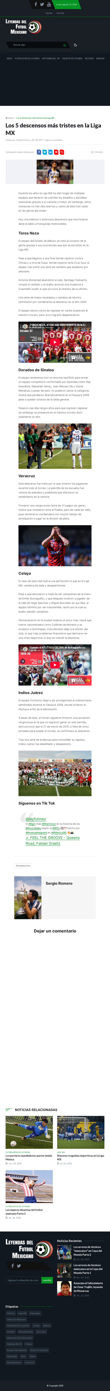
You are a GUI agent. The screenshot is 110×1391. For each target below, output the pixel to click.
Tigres (32, 1356)
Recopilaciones (23, 865)
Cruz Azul (41, 1331)
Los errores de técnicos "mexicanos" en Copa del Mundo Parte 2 (88, 1250)
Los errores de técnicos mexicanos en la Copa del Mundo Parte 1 (88, 1269)
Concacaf (29, 1362)
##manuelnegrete (36, 832)
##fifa (56, 828)
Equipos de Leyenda (72, 58)
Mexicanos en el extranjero (19, 1338)
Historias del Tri (51, 58)
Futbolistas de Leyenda (27, 58)
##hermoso (49, 823)
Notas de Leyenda (39, 1350)
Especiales (35, 1313)
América (11, 1331)
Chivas (36, 1325)
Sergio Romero (23, 140)
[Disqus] (55, 979)
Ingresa (49, 13)
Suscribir (60, 13)
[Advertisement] (55, 86)
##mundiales (33, 828)
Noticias (89, 58)
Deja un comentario (54, 140)
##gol (32, 823)
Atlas (23, 1356)
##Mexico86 (58, 832)
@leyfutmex (36, 819)
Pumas (28, 1344)
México (46, 1325)
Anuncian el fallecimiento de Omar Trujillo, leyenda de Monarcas (88, 1287)
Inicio (9, 58)
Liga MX (22, 1313)
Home (10, 118)
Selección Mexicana (16, 1319)
